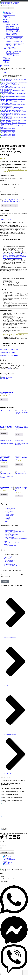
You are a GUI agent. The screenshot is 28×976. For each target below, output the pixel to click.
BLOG (5, 57)
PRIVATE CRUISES (11, 33)
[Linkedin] (14, 837)
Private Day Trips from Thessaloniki (14, 200)
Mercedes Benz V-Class (10, 184)
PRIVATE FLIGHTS (11, 34)
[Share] (2, 845)
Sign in (2, 65)
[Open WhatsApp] (14, 915)
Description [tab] (5, 206)
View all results (4, 8)
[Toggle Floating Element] (0, 974)
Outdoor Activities (10, 47)
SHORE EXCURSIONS (9, 48)
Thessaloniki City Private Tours (14, 41)
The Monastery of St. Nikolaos (14, 258)
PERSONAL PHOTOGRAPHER (14, 37)
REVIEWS (6, 62)
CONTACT (6, 61)
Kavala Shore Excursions (12, 53)
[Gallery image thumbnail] (14, 80)
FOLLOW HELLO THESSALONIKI (9, 349)
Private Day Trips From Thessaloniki (15, 43)
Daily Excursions (4, 201)
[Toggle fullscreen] (3, 845)
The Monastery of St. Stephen (13, 255)
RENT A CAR (10, 26)
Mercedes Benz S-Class (10, 192)
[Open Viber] (14, 972)
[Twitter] (2, 837)
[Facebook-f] (6, 837)
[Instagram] (10, 837)
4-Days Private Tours (11, 46)
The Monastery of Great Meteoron (14, 253)
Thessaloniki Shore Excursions (13, 51)
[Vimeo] (19, 837)
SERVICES (6, 22)
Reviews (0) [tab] (13, 206)
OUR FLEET (6, 58)
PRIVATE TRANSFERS (12, 24)
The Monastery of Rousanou (15, 255)
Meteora (18, 201)
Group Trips (12, 201)
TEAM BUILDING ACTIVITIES (14, 36)
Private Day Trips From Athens (14, 44)
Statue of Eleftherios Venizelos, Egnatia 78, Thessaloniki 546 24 (15, 333)
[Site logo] (9, 2)
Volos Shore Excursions (12, 54)
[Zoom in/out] (5, 845)
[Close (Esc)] (0, 845)
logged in (8, 368)
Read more (4, 399)
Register (7, 65)
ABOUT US (6, 60)
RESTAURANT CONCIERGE (14, 31)
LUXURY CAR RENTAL (13, 27)
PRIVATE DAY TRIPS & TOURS (12, 38)
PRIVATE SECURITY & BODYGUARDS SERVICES (13, 29)
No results (11, 8)
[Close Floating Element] (0, 868)
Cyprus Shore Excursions (12, 55)
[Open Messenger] (14, 943)
